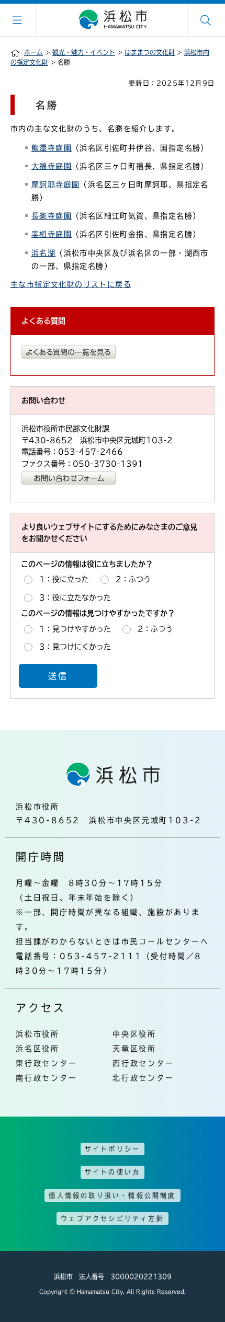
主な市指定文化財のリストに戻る (70, 284)
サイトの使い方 (112, 1172)
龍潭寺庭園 (51, 148)
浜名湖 (43, 253)
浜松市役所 (38, 1034)
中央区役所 (134, 1034)
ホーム (33, 52)
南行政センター (46, 1078)
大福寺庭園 (51, 166)
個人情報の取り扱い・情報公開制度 (112, 1195)
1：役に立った (64, 579)
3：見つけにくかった (75, 646)
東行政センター (46, 1063)
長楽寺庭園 (51, 216)
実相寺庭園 (51, 234)
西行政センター (143, 1063)
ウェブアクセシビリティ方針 (112, 1218)
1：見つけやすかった (75, 629)
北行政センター (143, 1078)
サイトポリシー (112, 1149)
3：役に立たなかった (75, 597)
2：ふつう (133, 579)
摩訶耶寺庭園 (55, 184)
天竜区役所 (134, 1048)
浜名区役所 (38, 1048)
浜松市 (112, 20)
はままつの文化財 (150, 52)
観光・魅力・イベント (83, 52)
